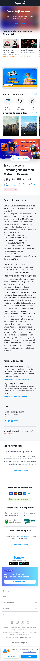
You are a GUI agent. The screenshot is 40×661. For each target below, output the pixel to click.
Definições (11, 657)
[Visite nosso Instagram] (17, 622)
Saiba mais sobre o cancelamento (16, 379)
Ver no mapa (12, 421)
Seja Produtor (8, 603)
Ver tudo (34, 94)
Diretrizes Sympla (19, 643)
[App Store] (13, 563)
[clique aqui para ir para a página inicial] (20, 3)
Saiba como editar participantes (16, 396)
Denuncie (8, 433)
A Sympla (6, 608)
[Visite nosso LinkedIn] (12, 622)
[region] (20, 653)
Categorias (7, 597)
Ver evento (20, 24)
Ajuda (5, 614)
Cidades (6, 591)
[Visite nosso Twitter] (22, 622)
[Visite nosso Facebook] (28, 622)
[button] (6, 651)
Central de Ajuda (21, 536)
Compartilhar (22, 159)
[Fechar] (37, 649)
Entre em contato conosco (25, 637)
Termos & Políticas (29, 652)
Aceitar (28, 657)
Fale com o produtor (22, 470)
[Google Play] (24, 563)
